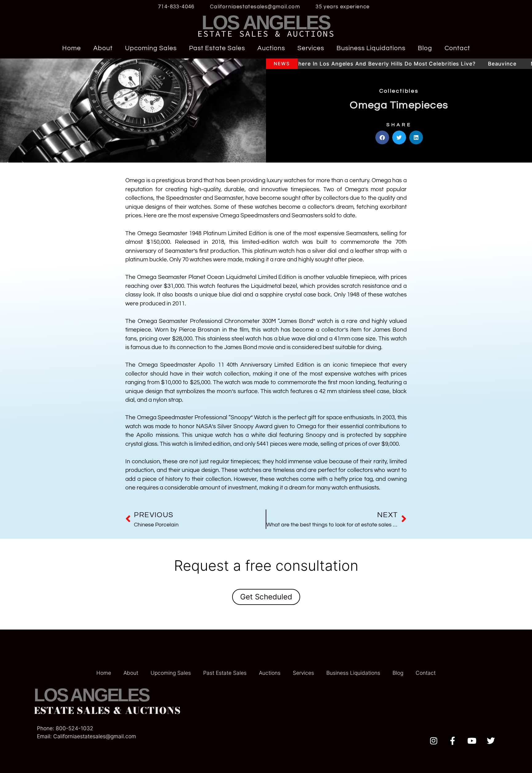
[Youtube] (472, 741)
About (103, 48)
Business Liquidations (371, 48)
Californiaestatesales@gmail (88, 736)
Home (71, 48)
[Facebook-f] (453, 741)
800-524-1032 (74, 728)
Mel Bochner (512, 64)
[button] (382, 137)
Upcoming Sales (151, 48)
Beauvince (467, 64)
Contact (457, 48)
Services (310, 48)
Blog (425, 48)
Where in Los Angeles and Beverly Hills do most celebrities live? (348, 64)
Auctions (271, 48)
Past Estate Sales (217, 48)
